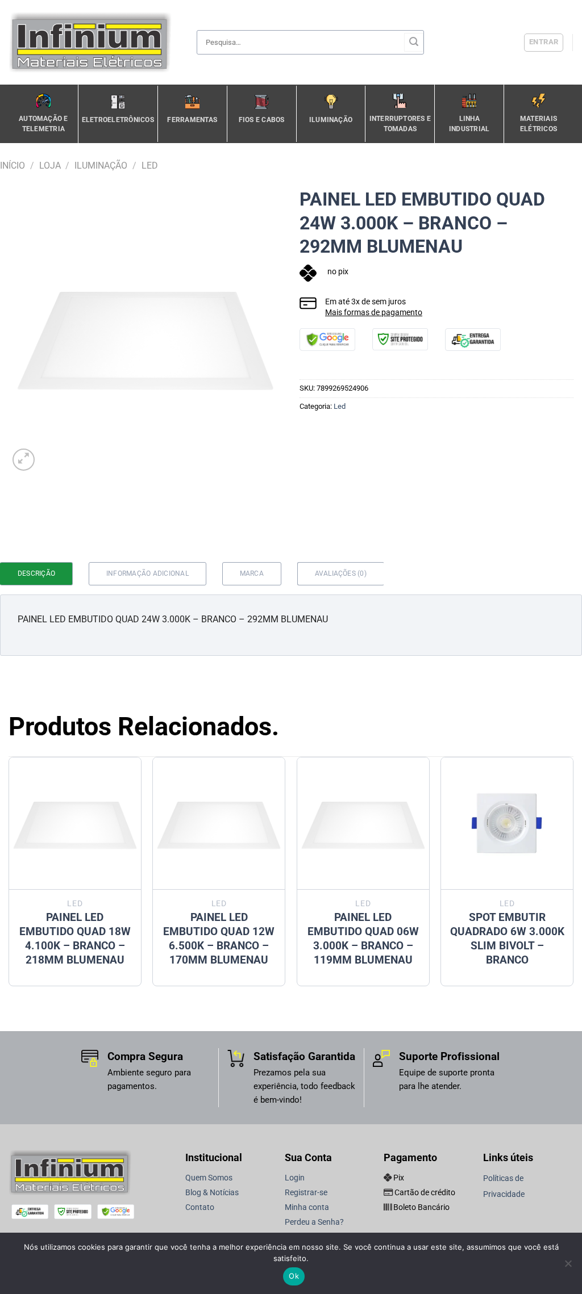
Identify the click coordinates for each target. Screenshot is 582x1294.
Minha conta (307, 1207)
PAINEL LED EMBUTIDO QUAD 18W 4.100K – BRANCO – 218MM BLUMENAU (75, 938)
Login (295, 1178)
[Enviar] (413, 42)
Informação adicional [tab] (147, 573)
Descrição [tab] (36, 573)
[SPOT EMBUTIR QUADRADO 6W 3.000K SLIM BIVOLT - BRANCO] (507, 823)
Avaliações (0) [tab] (341, 573)
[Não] (567, 1267)
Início (12, 165)
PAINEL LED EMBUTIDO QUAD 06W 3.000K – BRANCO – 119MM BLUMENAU (363, 938)
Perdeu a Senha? (314, 1222)
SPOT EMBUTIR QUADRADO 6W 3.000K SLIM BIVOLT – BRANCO (507, 938)
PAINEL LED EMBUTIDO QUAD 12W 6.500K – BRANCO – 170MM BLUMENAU (219, 938)
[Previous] (9, 876)
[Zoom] (24, 460)
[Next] (572, 876)
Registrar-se (306, 1192)
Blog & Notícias (212, 1192)
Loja (50, 165)
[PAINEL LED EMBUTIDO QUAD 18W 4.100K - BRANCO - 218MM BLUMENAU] (75, 823)
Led (150, 165)
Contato (199, 1207)
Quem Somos (208, 1178)
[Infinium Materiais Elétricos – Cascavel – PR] (94, 42)
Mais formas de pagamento (373, 312)
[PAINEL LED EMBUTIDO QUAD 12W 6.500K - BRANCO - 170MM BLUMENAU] (219, 823)
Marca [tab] (252, 573)
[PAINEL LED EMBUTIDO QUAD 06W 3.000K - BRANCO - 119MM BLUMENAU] (363, 823)
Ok (294, 1275)
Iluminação (100, 165)
